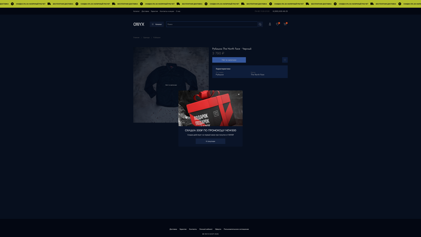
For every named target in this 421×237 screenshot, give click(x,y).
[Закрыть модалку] (239, 94)
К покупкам (210, 141)
